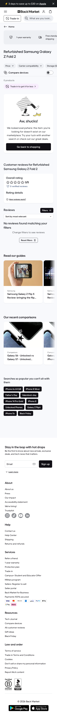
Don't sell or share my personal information (25, 663)
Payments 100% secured (17, 596)
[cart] (50, 12)
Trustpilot (9, 510)
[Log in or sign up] (44, 12)
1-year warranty (12, 562)
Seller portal (10, 588)
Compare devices (13, 623)
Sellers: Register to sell (15, 584)
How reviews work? (17, 199)
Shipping (9, 539)
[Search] (26, 18)
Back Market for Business (17, 592)
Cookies (9, 659)
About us (9, 489)
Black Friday (10, 636)
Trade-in (9, 571)
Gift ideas (9, 631)
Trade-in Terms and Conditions (19, 655)
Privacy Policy (11, 667)
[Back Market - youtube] (20, 515)
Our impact (10, 497)
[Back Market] (28, 11)
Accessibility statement (16, 502)
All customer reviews (15, 627)
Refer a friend (11, 558)
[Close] (53, 3)
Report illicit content (14, 672)
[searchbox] (40, 18)
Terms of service (13, 650)
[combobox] (10, 65)
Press (7, 493)
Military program (13, 579)
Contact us (10, 531)
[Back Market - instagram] (7, 515)
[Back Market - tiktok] (14, 515)
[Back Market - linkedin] (27, 515)
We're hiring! (11, 506)
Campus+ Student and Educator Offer (23, 575)
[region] (28, 282)
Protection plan (12, 567)
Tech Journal (11, 619)
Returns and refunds (14, 543)
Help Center (11, 535)
